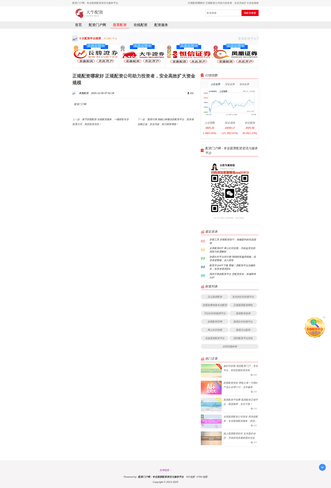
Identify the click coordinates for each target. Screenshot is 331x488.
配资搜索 (251, 13)
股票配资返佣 (243, 313)
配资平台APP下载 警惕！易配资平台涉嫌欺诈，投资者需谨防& (232, 267)
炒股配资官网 (215, 321)
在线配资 (140, 24)
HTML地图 (201, 476)
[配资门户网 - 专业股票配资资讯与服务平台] (89, 13)
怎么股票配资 (215, 296)
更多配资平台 (247, 38)
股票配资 (120, 24)
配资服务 (161, 24)
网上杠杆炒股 (215, 329)
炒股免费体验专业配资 (215, 305)
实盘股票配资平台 (214, 338)
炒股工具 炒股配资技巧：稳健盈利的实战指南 (232, 241)
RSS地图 (190, 476)
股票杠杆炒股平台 (243, 321)
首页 (78, 24)
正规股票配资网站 (243, 305)
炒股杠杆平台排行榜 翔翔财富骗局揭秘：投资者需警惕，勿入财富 (232, 258)
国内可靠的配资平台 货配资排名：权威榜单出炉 (232, 275)
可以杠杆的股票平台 (215, 313)
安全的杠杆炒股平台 (243, 296)
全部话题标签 (230, 346)
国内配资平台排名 (243, 338)
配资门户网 (97, 24)
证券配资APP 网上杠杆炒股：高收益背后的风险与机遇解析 (232, 249)
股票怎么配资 (243, 329)
